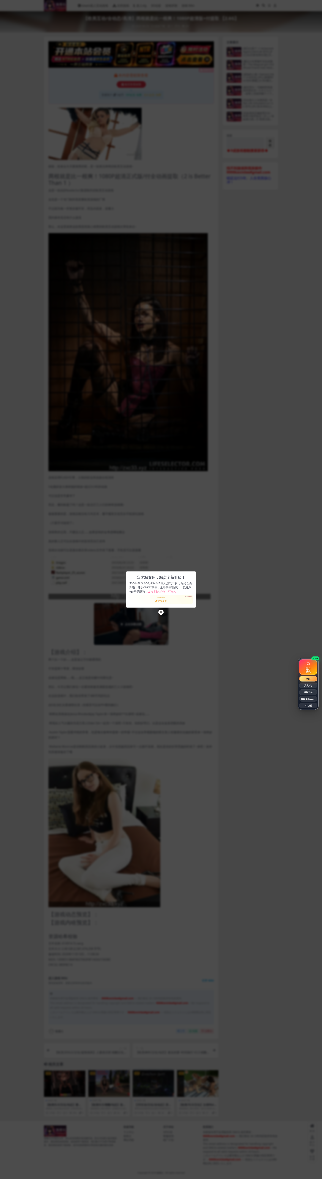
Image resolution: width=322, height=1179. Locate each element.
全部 (308, 678)
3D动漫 (308, 705)
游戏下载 (308, 692)
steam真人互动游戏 (309, 698)
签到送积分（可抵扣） (165, 591)
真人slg (308, 685)
